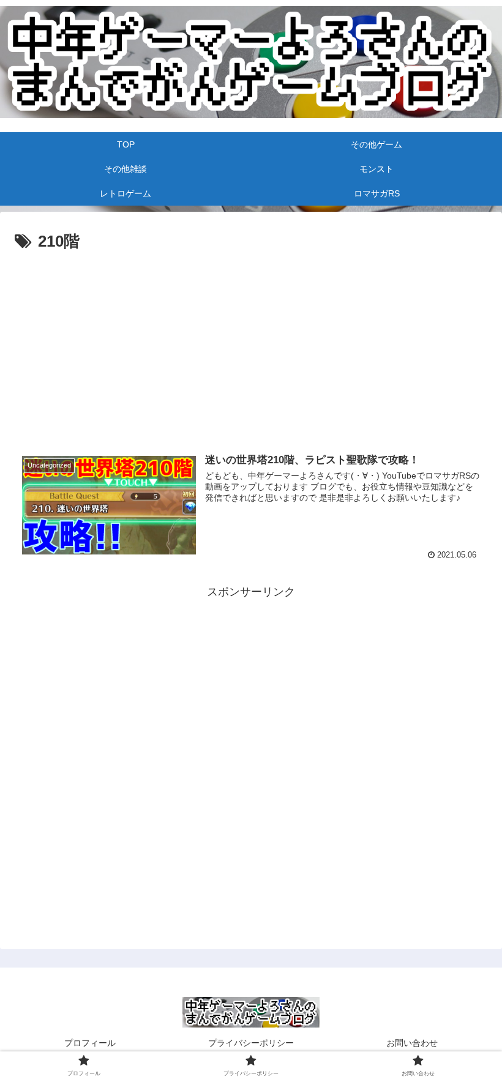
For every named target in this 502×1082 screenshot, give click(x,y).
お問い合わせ (412, 1043)
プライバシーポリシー (251, 1043)
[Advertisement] (251, 289)
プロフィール (90, 1043)
